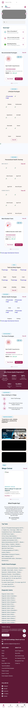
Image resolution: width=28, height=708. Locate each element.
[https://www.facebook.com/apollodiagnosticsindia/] (3, 691)
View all (14, 290)
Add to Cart (19, 78)
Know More (5, 635)
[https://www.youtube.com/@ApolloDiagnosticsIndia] (3, 696)
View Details (10, 78)
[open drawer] (2, 6)
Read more (7, 495)
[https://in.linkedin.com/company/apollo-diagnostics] (3, 688)
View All (24, 52)
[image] (7, 6)
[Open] (17, 2)
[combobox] (11, 2)
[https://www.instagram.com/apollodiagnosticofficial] (3, 686)
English (22, 706)
